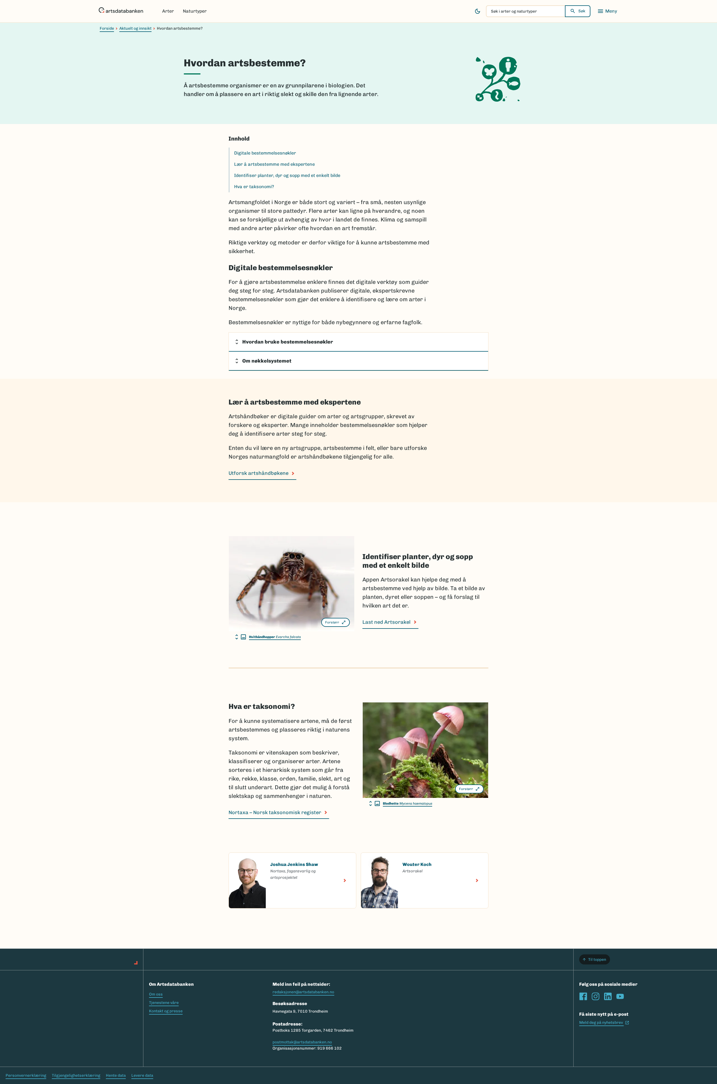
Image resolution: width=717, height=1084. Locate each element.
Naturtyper (195, 11)
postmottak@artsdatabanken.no (302, 1042)
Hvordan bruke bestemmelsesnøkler (287, 342)
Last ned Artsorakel (386, 622)
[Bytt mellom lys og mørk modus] (477, 11)
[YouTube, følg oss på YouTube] (620, 996)
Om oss (156, 994)
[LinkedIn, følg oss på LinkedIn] (608, 996)
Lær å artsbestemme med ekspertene (274, 164)
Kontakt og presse (166, 1011)
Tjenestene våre (164, 1002)
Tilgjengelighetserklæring (76, 1075)
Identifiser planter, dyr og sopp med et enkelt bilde (287, 175)
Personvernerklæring (26, 1075)
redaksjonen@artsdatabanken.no (303, 992)
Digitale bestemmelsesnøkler (265, 153)
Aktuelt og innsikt (135, 28)
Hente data (116, 1075)
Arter (168, 11)
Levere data (142, 1075)
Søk (581, 11)
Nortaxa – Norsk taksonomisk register (275, 812)
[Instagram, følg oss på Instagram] (595, 996)
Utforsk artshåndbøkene (258, 473)
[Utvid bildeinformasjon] (240, 637)
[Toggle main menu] (607, 11)
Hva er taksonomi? (254, 186)
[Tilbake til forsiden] (120, 11)
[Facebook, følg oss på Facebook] (583, 996)
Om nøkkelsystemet (266, 361)
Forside (107, 28)
